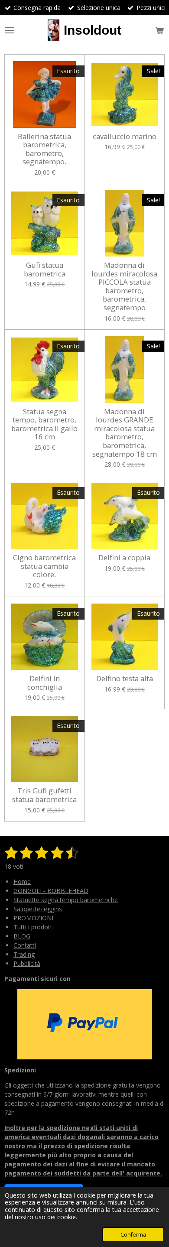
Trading (24, 954)
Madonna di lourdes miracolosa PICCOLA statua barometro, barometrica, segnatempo (124, 286)
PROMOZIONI (33, 918)
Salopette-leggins (37, 909)
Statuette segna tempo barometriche (65, 900)
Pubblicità (26, 963)
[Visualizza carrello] (159, 30)
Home (22, 881)
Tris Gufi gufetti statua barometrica (44, 794)
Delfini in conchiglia (44, 682)
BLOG (21, 936)
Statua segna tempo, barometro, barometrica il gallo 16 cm (44, 424)
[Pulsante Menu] (9, 30)
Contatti (24, 945)
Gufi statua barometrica (44, 269)
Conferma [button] (133, 1234)
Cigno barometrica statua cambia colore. (44, 566)
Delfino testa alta (124, 678)
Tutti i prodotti (33, 927)
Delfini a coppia (124, 557)
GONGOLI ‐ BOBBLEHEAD (50, 891)
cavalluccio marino (124, 136)
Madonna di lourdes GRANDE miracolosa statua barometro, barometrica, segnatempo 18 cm (124, 432)
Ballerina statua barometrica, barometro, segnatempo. (44, 149)
